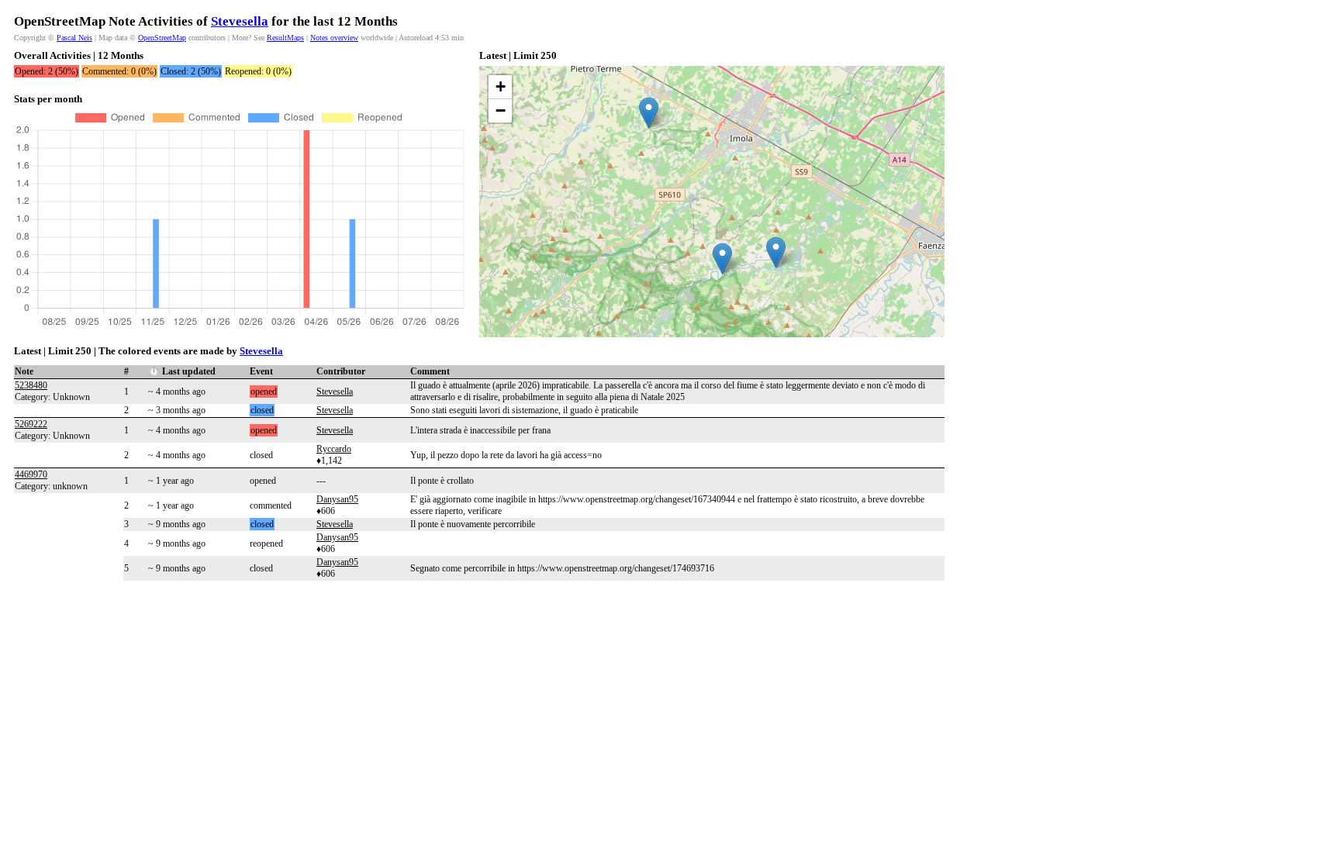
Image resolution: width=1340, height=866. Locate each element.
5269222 (31, 424)
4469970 (31, 474)
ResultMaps (285, 37)
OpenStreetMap (162, 37)
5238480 (31, 385)
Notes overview (334, 37)
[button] (648, 113)
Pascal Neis (74, 37)
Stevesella (239, 21)
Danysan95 (337, 499)
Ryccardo (333, 448)
